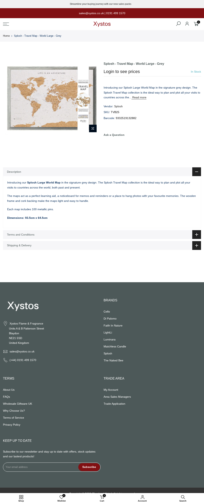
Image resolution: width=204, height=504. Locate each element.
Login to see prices (122, 71)
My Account (111, 389)
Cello (107, 311)
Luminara (110, 339)
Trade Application (114, 403)
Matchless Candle (115, 346)
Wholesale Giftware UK (17, 403)
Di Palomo (110, 318)
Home (6, 35)
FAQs (6, 396)
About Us (9, 389)
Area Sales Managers (117, 396)
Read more (138, 97)
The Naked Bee (113, 360)
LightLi (108, 332)
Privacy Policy (11, 424)
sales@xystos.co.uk (22, 351)
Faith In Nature (113, 325)
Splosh (118, 106)
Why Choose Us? (14, 410)
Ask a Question (114, 134)
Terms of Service (13, 417)
